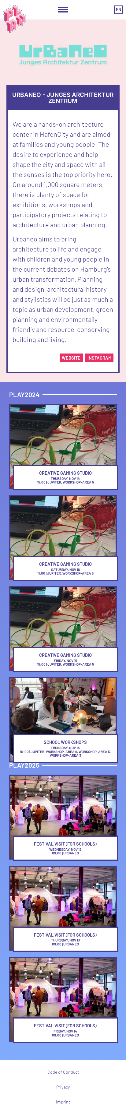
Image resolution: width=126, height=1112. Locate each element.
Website (71, 358)
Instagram (99, 358)
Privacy (63, 1086)
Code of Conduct (63, 1072)
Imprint (63, 1101)
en (118, 9)
